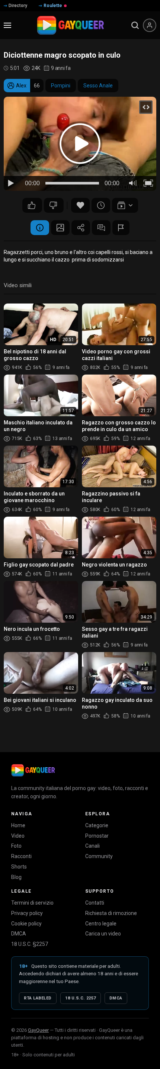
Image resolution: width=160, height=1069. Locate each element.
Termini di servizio (32, 903)
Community (99, 856)
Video (18, 836)
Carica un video (103, 934)
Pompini (60, 86)
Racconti (21, 856)
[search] (135, 25)
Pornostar (97, 836)
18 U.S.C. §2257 (29, 944)
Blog (16, 877)
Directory (18, 5)
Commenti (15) (101, 227)
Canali (92, 846)
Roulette (53, 5)
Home (18, 825)
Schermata (60, 227)
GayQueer (38, 1030)
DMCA (18, 934)
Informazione (40, 227)
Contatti (94, 903)
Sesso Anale (98, 86)
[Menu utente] (149, 25)
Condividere (80, 227)
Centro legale (100, 924)
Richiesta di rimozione (111, 913)
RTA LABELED (38, 998)
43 (54, 205)
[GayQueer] (33, 770)
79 (32, 205)
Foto (16, 846)
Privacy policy (27, 913)
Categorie (96, 825)
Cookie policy (26, 924)
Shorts (19, 867)
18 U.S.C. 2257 (80, 998)
